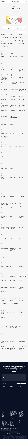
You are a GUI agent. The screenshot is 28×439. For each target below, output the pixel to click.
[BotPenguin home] (4, 377)
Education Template (4, 420)
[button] (26, 1)
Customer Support (21, 415)
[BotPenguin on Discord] (10, 430)
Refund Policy (14, 428)
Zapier (11, 421)
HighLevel (11, 424)
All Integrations (12, 425)
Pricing (19, 422)
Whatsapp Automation (21, 413)
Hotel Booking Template (4, 423)
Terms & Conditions (3, 428)
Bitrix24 (11, 423)
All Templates (3, 425)
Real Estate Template (4, 421)
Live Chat (3, 412)
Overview (3, 411)
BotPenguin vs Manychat (4, 398)
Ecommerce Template (4, 422)
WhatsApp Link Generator (13, 411)
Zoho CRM (11, 422)
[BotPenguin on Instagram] (3, 430)
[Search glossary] (17, 31)
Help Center (20, 420)
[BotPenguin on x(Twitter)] (7, 430)
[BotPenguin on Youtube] (4, 430)
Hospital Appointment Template (5, 424)
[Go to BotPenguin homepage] (3, 1)
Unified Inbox (3, 413)
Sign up (14, 371)
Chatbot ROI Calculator (12, 414)
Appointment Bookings (21, 414)
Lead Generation (20, 416)
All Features (3, 416)
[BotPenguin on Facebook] (1, 430)
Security (11, 428)
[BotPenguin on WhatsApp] (9, 430)
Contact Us (20, 421)
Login (12, 1)
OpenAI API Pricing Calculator (13, 413)
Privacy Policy (8, 428)
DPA (17, 428)
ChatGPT (11, 420)
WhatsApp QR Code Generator (13, 412)
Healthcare (11, 398)
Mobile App (3, 415)
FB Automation (20, 412)
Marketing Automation (21, 411)
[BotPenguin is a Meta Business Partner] (5, 383)
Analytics (3, 414)
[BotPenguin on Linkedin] (6, 430)
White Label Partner (21, 398)
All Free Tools (11, 415)
